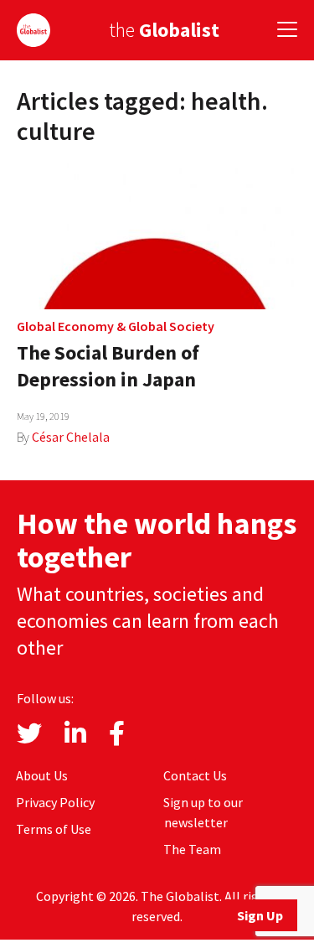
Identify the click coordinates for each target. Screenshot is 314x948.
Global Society (171, 326)
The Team (192, 849)
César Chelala (71, 436)
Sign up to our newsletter (203, 812)
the (164, 30)
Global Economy (65, 326)
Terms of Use (53, 829)
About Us (42, 775)
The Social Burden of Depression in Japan (108, 365)
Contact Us (195, 775)
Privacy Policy (55, 802)
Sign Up (260, 915)
